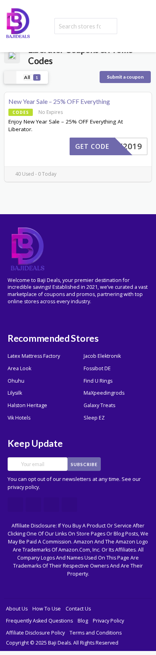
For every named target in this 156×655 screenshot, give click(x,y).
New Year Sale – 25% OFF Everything (59, 101)
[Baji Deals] (18, 22)
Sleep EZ (94, 417)
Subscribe (84, 464)
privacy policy (23, 487)
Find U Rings (98, 380)
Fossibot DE (97, 368)
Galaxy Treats (99, 405)
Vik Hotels (19, 417)
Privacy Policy (108, 620)
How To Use (46, 608)
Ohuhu (16, 380)
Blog (83, 620)
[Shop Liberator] (12, 55)
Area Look (19, 368)
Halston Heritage (27, 405)
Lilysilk (15, 392)
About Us (17, 608)
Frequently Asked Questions (39, 620)
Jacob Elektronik (102, 356)
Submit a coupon (125, 77)
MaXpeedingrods (104, 392)
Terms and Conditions (96, 632)
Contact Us (78, 608)
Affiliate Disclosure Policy (35, 632)
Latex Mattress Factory (34, 356)
